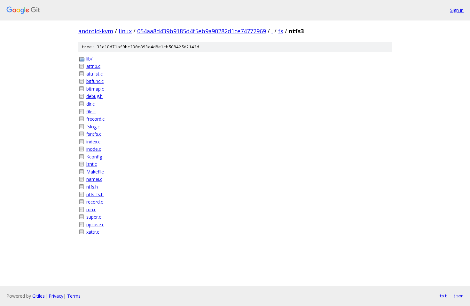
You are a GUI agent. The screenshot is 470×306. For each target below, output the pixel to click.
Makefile (95, 172)
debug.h (94, 96)
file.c (91, 112)
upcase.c (95, 224)
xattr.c (92, 232)
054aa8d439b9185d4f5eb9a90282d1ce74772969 (201, 31)
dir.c (90, 104)
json (458, 296)
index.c (93, 142)
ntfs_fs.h (95, 194)
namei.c (94, 179)
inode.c (93, 149)
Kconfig (94, 157)
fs (280, 31)
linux (125, 31)
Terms (74, 296)
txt (443, 296)
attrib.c (93, 66)
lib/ (89, 59)
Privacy (56, 296)
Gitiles (38, 296)
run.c (91, 209)
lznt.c (91, 164)
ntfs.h (92, 187)
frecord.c (95, 119)
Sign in (457, 10)
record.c (94, 202)
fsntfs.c (93, 134)
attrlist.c (94, 74)
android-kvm (95, 31)
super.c (93, 217)
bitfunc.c (95, 81)
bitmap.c (95, 89)
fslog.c (93, 127)
